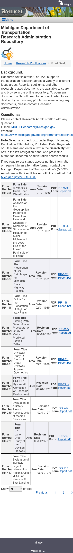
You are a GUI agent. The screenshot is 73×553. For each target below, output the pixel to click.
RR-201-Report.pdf (64, 360)
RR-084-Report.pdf (64, 227)
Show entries (16, 488)
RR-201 (7, 364)
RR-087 (7, 279)
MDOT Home (38, 551)
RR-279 (7, 441)
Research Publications (31, 63)
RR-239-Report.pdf (65, 409)
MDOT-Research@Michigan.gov (33, 127)
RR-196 (7, 307)
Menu (9, 19)
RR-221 (7, 389)
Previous (42, 492)
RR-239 (7, 412)
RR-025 (7, 193)
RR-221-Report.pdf (64, 386)
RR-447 (7, 473)
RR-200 (7, 334)
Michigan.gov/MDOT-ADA (18, 177)
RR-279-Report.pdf (64, 437)
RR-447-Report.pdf (65, 469)
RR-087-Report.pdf (64, 275)
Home (8, 63)
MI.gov (67, 4)
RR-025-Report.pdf (64, 189)
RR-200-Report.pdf (65, 331)
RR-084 (7, 231)
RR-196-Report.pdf (64, 304)
